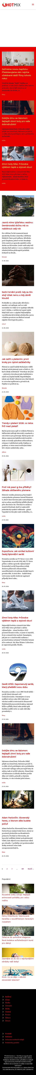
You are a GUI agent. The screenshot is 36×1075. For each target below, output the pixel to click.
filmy (3, 94)
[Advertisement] (18, 28)
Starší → (31, 869)
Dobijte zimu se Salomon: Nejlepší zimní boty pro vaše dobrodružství (16, 121)
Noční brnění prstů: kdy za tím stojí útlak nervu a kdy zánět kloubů (17, 295)
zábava (4, 452)
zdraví (4, 324)
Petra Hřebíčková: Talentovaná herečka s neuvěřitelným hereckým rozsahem (18, 919)
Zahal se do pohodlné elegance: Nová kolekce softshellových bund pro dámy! (17, 940)
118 (23, 869)
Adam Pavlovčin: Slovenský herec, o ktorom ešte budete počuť (16, 820)
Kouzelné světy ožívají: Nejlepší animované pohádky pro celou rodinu (16, 898)
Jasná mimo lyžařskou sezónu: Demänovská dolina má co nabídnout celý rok (17, 225)
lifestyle (4, 257)
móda (3, 140)
